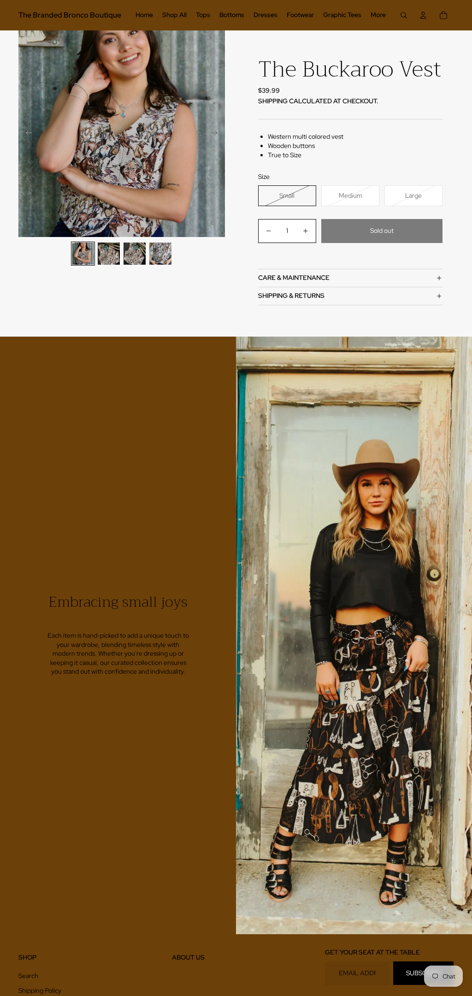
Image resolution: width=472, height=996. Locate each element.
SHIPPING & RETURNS (291, 295)
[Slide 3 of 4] (135, 254)
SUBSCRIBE (423, 973)
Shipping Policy (39, 990)
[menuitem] (144, 15)
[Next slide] (217, 134)
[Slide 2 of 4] (109, 254)
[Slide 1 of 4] (83, 254)
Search (28, 976)
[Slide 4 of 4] (160, 254)
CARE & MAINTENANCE (294, 277)
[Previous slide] (26, 134)
